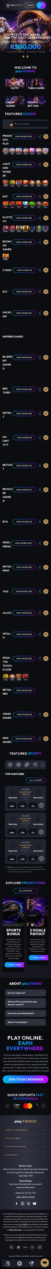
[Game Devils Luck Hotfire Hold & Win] (25, 599)
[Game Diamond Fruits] (25, 530)
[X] (28, 1203)
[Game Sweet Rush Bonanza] (32, 151)
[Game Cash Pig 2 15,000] (45, 257)
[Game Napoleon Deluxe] (39, 376)
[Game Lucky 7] (25, 701)
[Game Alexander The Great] (25, 400)
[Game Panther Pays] (32, 228)
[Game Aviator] (25, 725)
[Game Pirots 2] (19, 299)
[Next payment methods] (43, 1105)
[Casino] (8, 1263)
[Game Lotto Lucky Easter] (45, 508)
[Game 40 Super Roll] (6, 204)
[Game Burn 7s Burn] (19, 344)
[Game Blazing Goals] (32, 578)
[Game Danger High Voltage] (19, 530)
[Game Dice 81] (45, 645)
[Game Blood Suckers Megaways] (32, 400)
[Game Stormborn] (6, 324)
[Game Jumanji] (25, 424)
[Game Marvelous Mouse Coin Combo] (45, 183)
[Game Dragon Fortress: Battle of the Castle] (45, 578)
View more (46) (24, 357)
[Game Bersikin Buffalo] (19, 748)
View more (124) (24, 164)
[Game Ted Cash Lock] (12, 376)
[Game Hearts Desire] (6, 476)
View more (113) (24, 413)
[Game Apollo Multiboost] (25, 645)
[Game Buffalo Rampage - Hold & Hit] (25, 554)
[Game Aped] (25, 578)
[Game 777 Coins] (19, 278)
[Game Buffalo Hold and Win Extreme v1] (12, 257)
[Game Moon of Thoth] (12, 621)
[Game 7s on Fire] (19, 183)
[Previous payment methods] (7, 1105)
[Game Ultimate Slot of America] (19, 324)
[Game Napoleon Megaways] (32, 376)
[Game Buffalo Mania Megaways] (45, 400)
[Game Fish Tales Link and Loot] (32, 748)
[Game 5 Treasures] (12, 183)
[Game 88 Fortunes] (32, 183)
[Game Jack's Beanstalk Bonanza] (32, 599)
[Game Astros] (19, 400)
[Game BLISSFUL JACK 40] (32, 645)
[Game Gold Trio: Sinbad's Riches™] (6, 228)
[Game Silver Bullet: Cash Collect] (45, 228)
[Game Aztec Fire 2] (45, 278)
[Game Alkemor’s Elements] (25, 476)
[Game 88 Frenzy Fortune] (12, 476)
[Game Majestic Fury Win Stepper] (45, 376)
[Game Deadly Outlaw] (19, 508)
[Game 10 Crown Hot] (45, 204)
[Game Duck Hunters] (32, 452)
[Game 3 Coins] (25, 278)
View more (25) (24, 690)
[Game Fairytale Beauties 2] (6, 554)
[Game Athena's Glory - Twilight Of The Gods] (12, 554)
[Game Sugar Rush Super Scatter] (19, 151)
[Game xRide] (45, 725)
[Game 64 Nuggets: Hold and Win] (12, 748)
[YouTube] (34, 1203)
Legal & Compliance (16, 1130)
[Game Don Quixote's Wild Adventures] (39, 578)
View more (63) (24, 521)
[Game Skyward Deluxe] (6, 725)
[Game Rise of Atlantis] (25, 376)
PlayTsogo (11, 1155)
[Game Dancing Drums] (45, 677)
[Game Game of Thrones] (6, 376)
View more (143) (24, 242)
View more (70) (24, 465)
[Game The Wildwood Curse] (25, 324)
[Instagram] (22, 1203)
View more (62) (24, 634)
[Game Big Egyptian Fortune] (6, 344)
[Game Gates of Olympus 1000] (25, 151)
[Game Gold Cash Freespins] (39, 344)
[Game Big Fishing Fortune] (12, 344)
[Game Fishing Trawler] (25, 621)
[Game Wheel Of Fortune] (19, 701)
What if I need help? (25, 1022)
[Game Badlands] (12, 508)
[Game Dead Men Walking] (25, 452)
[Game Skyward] (32, 725)
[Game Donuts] (32, 530)
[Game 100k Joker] (19, 621)
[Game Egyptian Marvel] (45, 554)
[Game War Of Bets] (32, 701)
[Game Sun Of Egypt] (12, 278)
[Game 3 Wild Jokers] (6, 578)
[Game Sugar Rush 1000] (45, 151)
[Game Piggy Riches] (19, 424)
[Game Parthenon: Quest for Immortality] (6, 424)
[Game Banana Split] (45, 621)
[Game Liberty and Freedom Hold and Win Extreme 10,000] (19, 257)
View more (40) (24, 313)
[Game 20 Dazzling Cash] (19, 204)
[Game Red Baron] (19, 725)
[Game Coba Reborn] (25, 299)
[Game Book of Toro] (45, 299)
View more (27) (24, 489)
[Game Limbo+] (12, 725)
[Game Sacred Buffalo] (45, 748)
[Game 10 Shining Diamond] (25, 204)
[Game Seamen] (12, 452)
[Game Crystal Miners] (12, 645)
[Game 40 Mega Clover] (39, 677)
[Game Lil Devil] (45, 530)
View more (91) (24, 437)
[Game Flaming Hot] (32, 677)
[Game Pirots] (6, 299)
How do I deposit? (25, 993)
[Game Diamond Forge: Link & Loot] (25, 748)
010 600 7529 (30, 1193)
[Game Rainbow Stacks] (6, 508)
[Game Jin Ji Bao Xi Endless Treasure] (6, 183)
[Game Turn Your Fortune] (32, 424)
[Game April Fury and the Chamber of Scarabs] (39, 476)
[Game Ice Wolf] (39, 299)
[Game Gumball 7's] (25, 508)
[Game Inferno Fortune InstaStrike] (39, 748)
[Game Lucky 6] (6, 701)
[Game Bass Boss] (12, 400)
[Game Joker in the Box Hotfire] (39, 599)
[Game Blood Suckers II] (45, 424)
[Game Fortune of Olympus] (39, 151)
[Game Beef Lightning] (6, 530)
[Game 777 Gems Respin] (39, 278)
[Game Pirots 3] (32, 299)
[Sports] (19, 1263)
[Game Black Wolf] (32, 278)
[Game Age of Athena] (39, 621)
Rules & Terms (13, 1138)
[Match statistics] (41, 805)
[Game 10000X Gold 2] (6, 599)
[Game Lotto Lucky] (39, 508)
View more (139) (24, 218)
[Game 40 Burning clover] (32, 204)
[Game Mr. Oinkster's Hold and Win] (32, 257)
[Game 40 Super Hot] (12, 204)
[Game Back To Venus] (45, 476)
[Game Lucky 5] (45, 701)
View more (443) (23, 136)
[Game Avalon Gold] (12, 299)
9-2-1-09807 (23, 1224)
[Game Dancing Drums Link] (39, 183)
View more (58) (24, 567)
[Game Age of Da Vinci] (19, 578)
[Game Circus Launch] (39, 725)
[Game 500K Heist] (32, 621)
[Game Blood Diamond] (39, 452)
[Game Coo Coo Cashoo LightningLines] (19, 599)
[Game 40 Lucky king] (39, 204)
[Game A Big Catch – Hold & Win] (19, 476)
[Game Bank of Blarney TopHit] (12, 599)
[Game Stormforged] (45, 324)
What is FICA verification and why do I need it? (25, 1003)
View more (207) (23, 543)
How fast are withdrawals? (25, 1013)
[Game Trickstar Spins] (45, 599)
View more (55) (24, 658)
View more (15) (24, 714)
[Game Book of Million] (6, 621)
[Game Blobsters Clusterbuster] (6, 400)
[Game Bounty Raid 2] (39, 400)
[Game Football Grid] (12, 701)
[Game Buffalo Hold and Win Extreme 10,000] (6, 257)
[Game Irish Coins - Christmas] (32, 508)
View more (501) (23, 738)
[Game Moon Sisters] (6, 278)
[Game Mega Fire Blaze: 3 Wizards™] (39, 228)
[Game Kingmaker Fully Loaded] (39, 530)
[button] (45, 136)
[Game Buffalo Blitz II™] (25, 228)
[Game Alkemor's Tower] (32, 476)
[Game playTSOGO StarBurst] (12, 424)
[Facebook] (16, 1203)
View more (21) (24, 270)
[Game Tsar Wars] (19, 452)
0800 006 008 (15, 1230)
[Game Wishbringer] (12, 324)
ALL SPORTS (35, 780)
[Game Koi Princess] (39, 424)
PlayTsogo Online (15, 1147)
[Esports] (31, 1263)
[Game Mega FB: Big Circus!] (12, 228)
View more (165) (24, 389)
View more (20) (24, 291)
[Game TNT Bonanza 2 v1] (25, 257)
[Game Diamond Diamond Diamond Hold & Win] (39, 257)
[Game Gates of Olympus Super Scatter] (6, 151)
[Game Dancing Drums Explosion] (25, 183)
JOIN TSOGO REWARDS (25, 1079)
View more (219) (24, 591)
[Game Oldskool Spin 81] (39, 645)
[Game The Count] (32, 324)
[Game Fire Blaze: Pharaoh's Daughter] (19, 228)
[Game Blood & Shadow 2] (45, 452)
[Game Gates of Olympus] (12, 151)
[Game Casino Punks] (12, 578)
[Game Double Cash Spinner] (32, 344)
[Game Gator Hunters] (6, 452)
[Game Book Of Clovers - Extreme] (19, 554)
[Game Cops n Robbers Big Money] (25, 344)
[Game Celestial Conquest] (32, 554)
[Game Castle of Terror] (12, 530)
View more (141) (24, 196)
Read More (15, 964)
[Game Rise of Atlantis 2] (19, 376)
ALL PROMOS (25, 890)
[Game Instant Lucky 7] (39, 701)
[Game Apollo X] (19, 645)
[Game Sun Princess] (39, 324)
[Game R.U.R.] (6, 645)
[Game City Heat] (39, 554)
